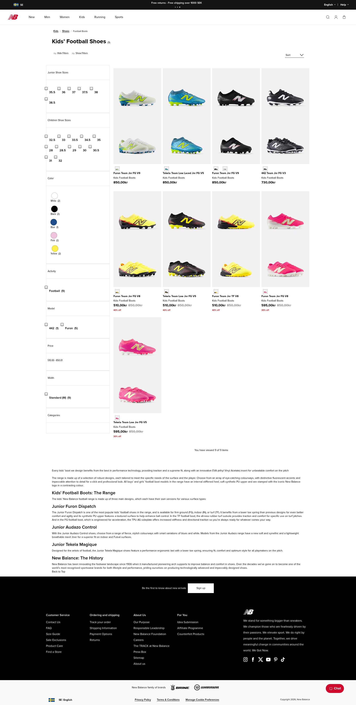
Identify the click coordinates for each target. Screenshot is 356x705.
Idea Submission (187, 622)
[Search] (328, 17)
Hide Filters (62, 53)
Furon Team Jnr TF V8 (225, 296)
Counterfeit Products (190, 634)
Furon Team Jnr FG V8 (126, 296)
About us (139, 664)
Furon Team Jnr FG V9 (126, 173)
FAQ (49, 628)
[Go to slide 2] (178, 7)
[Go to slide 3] (180, 7)
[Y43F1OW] (265, 169)
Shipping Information (103, 628)
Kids (55, 31)
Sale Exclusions (56, 640)
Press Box (140, 652)
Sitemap (139, 658)
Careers (139, 640)
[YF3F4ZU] (225, 169)
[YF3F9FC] (117, 292)
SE (65, 699)
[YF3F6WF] (265, 292)
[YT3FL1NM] (167, 169)
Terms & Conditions (168, 699)
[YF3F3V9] (117, 169)
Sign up (201, 588)
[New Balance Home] (14, 17)
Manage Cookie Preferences (202, 699)
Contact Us (53, 622)
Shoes (65, 31)
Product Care (54, 646)
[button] (336, 17)
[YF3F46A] (216, 169)
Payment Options (101, 634)
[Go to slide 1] (176, 7)
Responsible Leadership (149, 628)
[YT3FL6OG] (117, 418)
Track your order (100, 622)
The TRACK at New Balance (151, 646)
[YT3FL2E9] (167, 292)
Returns (95, 640)
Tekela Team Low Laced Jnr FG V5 (183, 173)
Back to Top (58, 571)
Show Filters (81, 53)
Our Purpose (142, 622)
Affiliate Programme (190, 628)
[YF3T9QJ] (216, 292)
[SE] (14, 4)
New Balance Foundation (150, 634)
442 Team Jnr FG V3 (273, 173)
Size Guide (53, 634)
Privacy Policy (143, 699)
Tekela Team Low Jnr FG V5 (179, 296)
